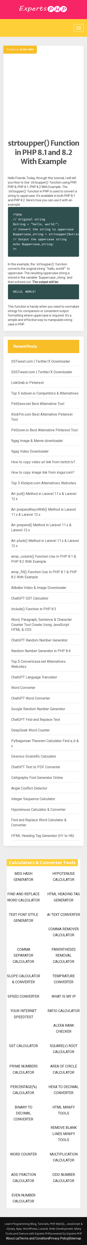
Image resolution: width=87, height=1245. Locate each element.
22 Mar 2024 (26, 49)
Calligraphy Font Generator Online (37, 778)
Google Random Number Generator (38, 709)
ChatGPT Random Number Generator (39, 640)
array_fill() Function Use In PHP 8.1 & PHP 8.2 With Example (44, 574)
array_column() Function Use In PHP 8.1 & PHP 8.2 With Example (43, 559)
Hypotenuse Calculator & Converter (38, 809)
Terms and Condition (34, 1238)
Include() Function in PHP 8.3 (33, 609)
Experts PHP (74, 1233)
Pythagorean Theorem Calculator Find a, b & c (45, 743)
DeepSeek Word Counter (30, 730)
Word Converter (23, 688)
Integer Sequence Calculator (33, 799)
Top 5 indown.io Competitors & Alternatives (45, 393)
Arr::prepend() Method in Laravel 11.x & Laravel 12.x (41, 527)
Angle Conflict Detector (29, 788)
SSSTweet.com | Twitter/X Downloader (41, 372)
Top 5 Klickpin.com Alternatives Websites (43, 483)
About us (12, 1238)
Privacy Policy (58, 1238)
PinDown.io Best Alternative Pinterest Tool (44, 430)
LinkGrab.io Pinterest (27, 383)
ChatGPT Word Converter (30, 698)
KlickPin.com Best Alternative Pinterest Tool (41, 417)
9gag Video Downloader (30, 451)
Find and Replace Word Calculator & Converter (38, 822)
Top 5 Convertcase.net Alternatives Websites (38, 664)
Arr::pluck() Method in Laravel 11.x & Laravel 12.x (45, 543)
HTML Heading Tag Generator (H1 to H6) (42, 836)
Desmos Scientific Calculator (33, 756)
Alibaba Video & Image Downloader (38, 588)
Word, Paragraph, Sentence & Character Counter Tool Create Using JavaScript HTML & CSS (41, 625)
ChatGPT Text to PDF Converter (35, 767)
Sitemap (75, 1238)
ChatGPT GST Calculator (29, 598)
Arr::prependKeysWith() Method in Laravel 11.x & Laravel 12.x (43, 512)
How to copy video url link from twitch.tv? (43, 462)
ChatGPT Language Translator (34, 677)
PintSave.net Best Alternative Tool (37, 404)
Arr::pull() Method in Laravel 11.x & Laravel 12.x (43, 496)
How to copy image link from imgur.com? (42, 472)
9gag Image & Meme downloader (37, 441)
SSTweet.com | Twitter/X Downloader (40, 361)
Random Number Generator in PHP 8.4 (40, 651)
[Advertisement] (43, 95)
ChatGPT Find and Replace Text (35, 719)
